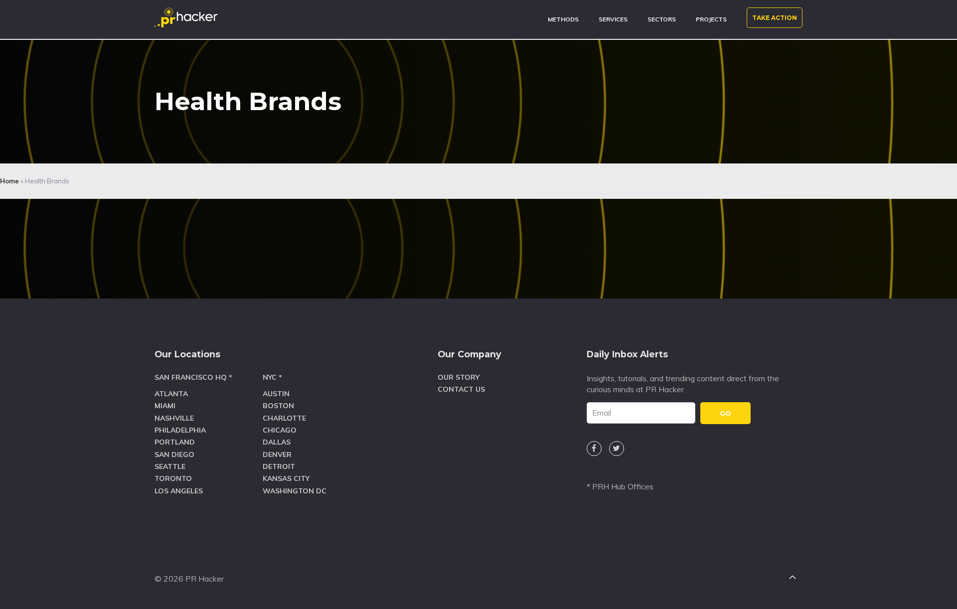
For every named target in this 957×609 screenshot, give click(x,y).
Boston (278, 405)
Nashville (174, 418)
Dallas (277, 442)
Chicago (280, 430)
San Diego (174, 454)
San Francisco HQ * (193, 377)
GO (725, 413)
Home (9, 181)
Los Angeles (179, 490)
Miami (165, 405)
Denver (277, 454)
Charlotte (284, 418)
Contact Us (461, 389)
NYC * (272, 377)
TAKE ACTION (774, 17)
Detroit (279, 466)
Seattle (170, 466)
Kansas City (286, 478)
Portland (175, 442)
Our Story (458, 377)
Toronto (173, 478)
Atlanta (171, 393)
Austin (276, 393)
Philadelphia (180, 430)
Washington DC (294, 490)
